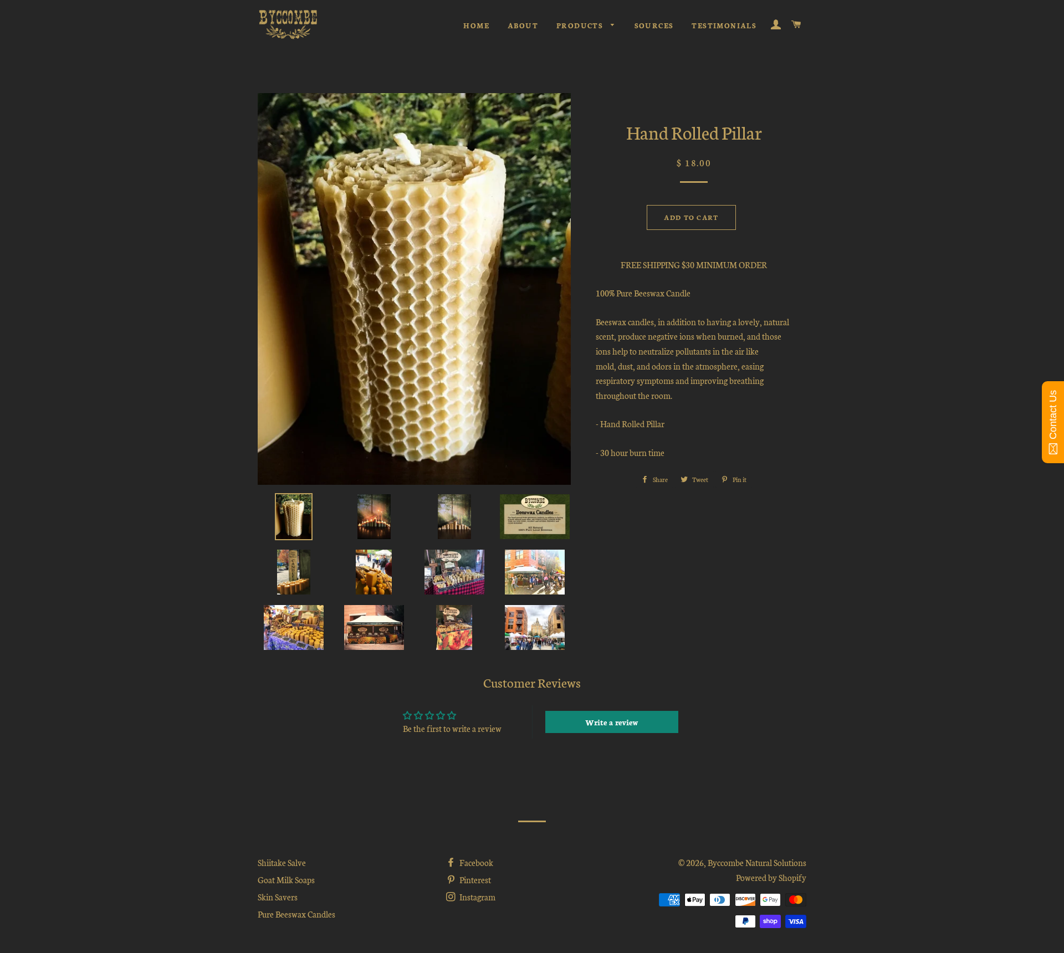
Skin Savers (278, 897)
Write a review (611, 721)
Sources (654, 25)
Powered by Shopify (771, 877)
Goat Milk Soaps (286, 879)
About (523, 25)
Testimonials (724, 25)
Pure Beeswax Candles (296, 914)
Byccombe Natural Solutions (757, 862)
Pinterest (474, 879)
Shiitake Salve (282, 862)
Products (581, 25)
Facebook (475, 862)
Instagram (476, 897)
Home (476, 25)
